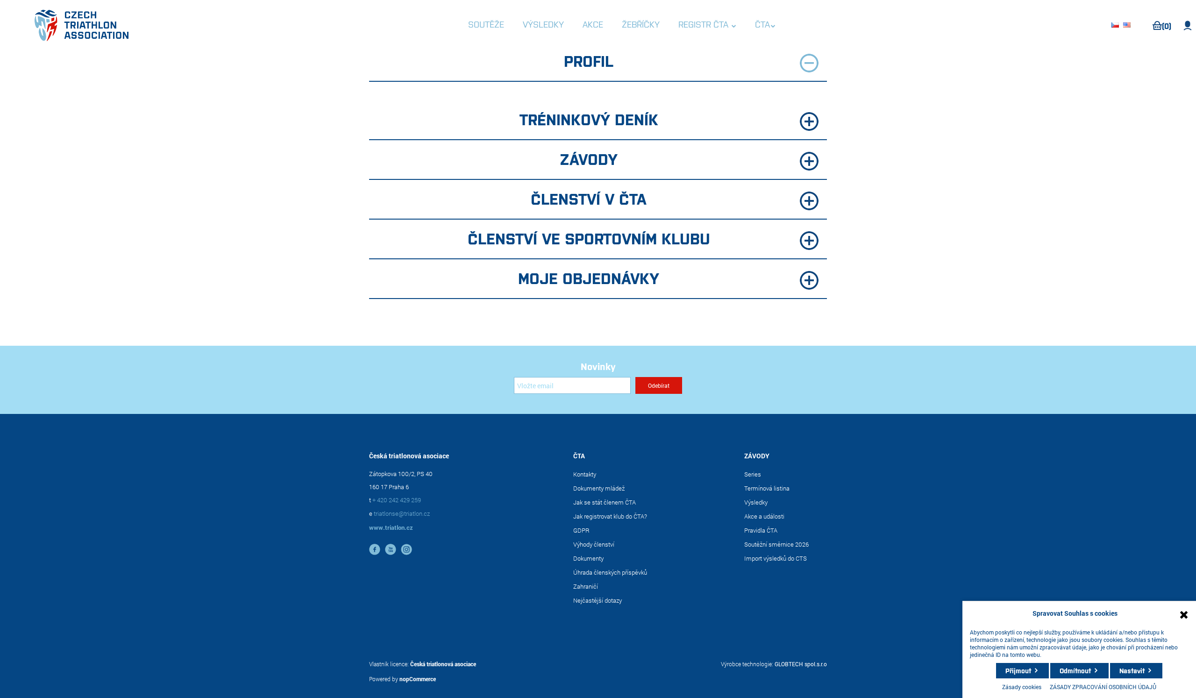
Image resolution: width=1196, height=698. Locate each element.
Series (752, 474)
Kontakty (584, 474)
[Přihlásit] (1188, 26)
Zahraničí (585, 586)
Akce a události (764, 516)
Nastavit (1132, 670)
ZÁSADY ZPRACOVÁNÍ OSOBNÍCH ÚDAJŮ (1103, 687)
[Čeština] (1116, 26)
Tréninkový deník (589, 118)
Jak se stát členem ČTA (604, 502)
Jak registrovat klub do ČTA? (610, 516)
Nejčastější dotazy (597, 600)
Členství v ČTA (589, 198)
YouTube (390, 549)
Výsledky (756, 502)
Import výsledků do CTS (775, 558)
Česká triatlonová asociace (443, 664)
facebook (374, 549)
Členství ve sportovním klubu (589, 238)
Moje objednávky (588, 277)
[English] (1128, 26)
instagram (406, 549)
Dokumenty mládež (599, 488)
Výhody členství (593, 544)
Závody (589, 158)
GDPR (581, 530)
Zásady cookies (1021, 687)
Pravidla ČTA (760, 530)
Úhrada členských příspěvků (610, 572)
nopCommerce (417, 679)
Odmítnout (1075, 670)
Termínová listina (767, 488)
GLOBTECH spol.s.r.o (801, 664)
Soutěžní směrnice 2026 (776, 544)
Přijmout (1018, 670)
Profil (588, 60)
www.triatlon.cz (391, 527)
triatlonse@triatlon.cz (402, 513)
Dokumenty (588, 558)
